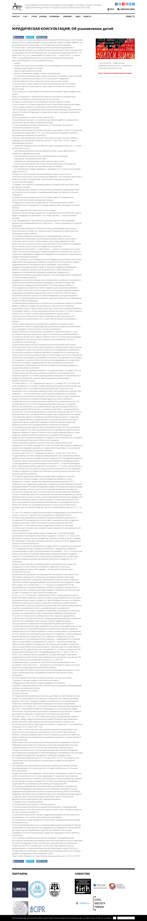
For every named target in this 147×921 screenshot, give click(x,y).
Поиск (129, 16)
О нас (25, 16)
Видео (78, 16)
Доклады (43, 16)
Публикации (54, 16)
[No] (144, 918)
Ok (114, 918)
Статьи (34, 16)
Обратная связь (127, 9)
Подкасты (87, 16)
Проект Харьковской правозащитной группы (115, 73)
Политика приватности (126, 918)
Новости (15, 16)
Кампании (67, 16)
